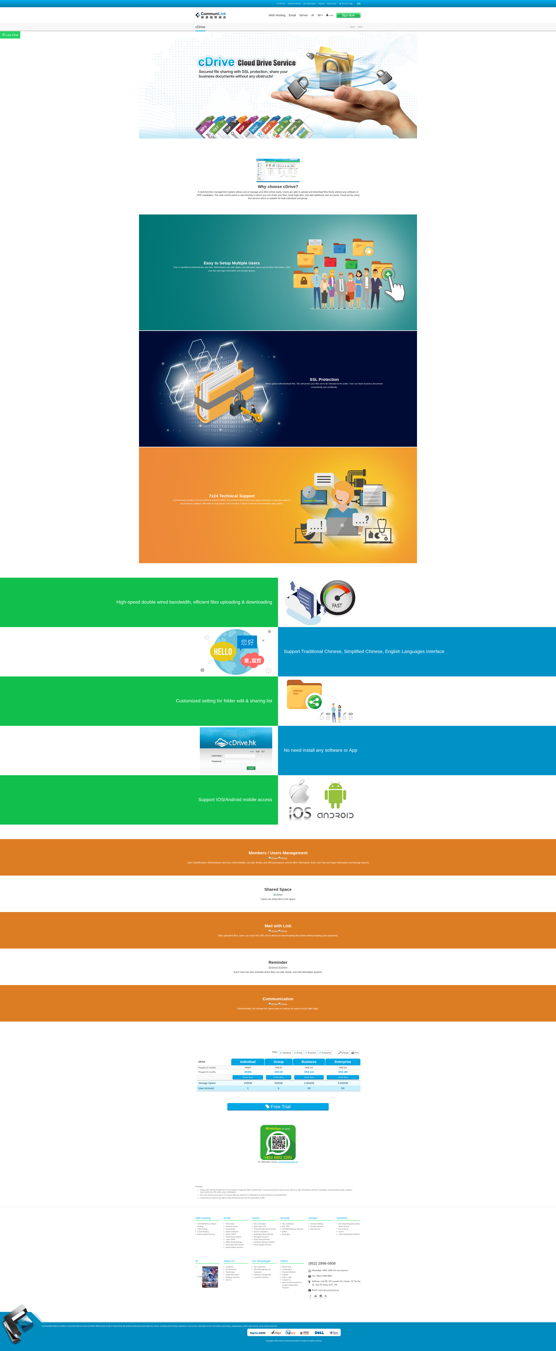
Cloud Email (230, 1229)
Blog (326, 1296)
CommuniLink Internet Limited (295, 1341)
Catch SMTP (230, 1239)
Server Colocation (261, 1232)
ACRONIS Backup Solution (292, 1229)
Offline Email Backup (234, 1242)
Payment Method (294, 4)
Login (331, 15)
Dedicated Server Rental (263, 1234)
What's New (286, 1267)
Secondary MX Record (234, 1245)
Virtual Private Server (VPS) (265, 1229)
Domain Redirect (317, 1226)
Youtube (315, 1296)
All (319, 15)
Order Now (248, 1077)
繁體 (359, 4)
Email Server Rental (262, 1239)
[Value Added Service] (206, 1234)
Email (292, 15)
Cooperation (287, 1269)
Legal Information (232, 1275)
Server (303, 15)
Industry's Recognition (262, 1275)
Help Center (331, 4)
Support (321, 4)
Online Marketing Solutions (349, 1234)
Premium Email (232, 1226)
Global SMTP (231, 1234)
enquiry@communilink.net (288, 1162)
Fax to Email (343, 1229)
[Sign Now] (348, 15)
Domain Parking (316, 1224)
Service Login (347, 4)
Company (229, 1267)
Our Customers (260, 1267)
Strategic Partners (233, 1277)
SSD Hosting (202, 1229)
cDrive (341, 1232)
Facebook (310, 1296)
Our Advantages (309, 4)
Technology (230, 1272)
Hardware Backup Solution (264, 1242)
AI (312, 15)
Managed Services (261, 1237)
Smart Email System (233, 1237)
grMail (284, 1232)
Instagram (321, 1296)
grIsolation (286, 1234)
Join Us (229, 1280)
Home (352, 27)
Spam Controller (232, 1232)
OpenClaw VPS (260, 1226)
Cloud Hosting (203, 1232)
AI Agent (200, 1277)
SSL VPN (285, 1226)
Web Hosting (277, 15)
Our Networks (231, 1269)
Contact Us (281, 4)
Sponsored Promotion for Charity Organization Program (292, 1285)
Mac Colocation (260, 1224)
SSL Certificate (288, 1224)
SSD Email (230, 1224)
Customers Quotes (261, 1277)
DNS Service (315, 1229)
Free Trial (280, 1106)
